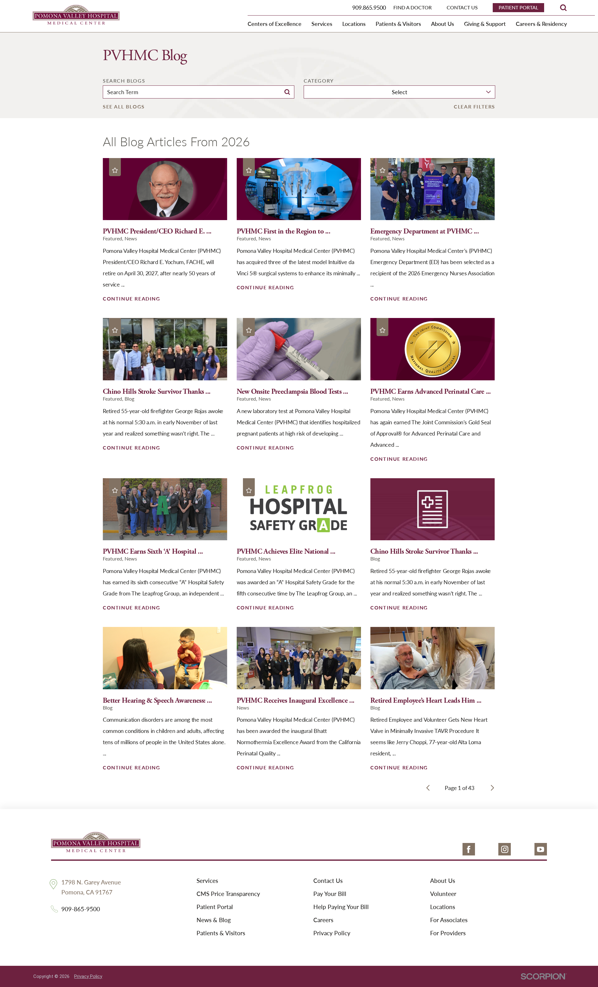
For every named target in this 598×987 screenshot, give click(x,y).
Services (207, 881)
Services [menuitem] (321, 23)
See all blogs (124, 106)
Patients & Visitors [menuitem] (398, 23)
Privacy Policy (331, 933)
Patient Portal (215, 907)
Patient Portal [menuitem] (518, 7)
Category (319, 80)
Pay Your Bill (329, 894)
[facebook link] (469, 849)
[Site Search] (563, 7)
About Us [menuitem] (442, 23)
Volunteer (443, 894)
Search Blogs (124, 80)
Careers (323, 920)
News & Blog (214, 920)
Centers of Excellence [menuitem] (274, 23)
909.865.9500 (369, 7)
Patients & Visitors (221, 933)
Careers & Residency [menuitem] (541, 23)
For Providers (448, 933)
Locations (442, 907)
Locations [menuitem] (354, 23)
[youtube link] (540, 849)
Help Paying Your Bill (341, 907)
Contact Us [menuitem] (462, 8)
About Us (442, 881)
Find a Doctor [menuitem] (412, 8)
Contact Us (328, 881)
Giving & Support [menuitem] (485, 23)
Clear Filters (474, 106)
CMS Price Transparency (228, 894)
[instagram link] (504, 849)
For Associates (448, 920)
